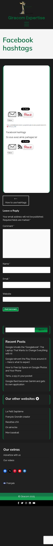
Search (41, 330)
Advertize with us (12, 455)
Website (7, 294)
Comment (8, 226)
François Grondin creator (17, 416)
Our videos (8, 460)
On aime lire (11, 427)
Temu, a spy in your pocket (18, 376)
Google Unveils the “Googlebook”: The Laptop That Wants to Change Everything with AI (26, 350)
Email (6, 279)
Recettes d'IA (12, 422)
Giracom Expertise (26, 18)
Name (6, 264)
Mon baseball (12, 432)
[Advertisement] (26, 89)
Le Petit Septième (14, 411)
